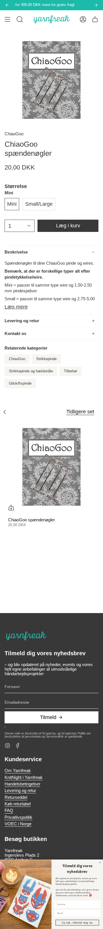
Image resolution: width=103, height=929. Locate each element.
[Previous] (7, 5)
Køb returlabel (18, 804)
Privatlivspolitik (18, 817)
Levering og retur (22, 320)
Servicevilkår (55, 736)
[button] (20, 19)
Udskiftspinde (20, 383)
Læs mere (16, 307)
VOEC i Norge (18, 824)
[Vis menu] (7, 19)
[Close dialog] (100, 862)
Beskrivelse (16, 252)
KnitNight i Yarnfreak (24, 777)
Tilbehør (70, 371)
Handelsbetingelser (22, 784)
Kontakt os (15, 333)
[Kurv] (95, 19)
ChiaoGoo (14, 134)
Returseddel (16, 797)
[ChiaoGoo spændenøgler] (51, 467)
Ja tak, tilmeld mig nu (77, 922)
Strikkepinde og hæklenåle (31, 371)
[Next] (95, 5)
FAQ (9, 810)
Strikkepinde (46, 359)
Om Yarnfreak (18, 770)
